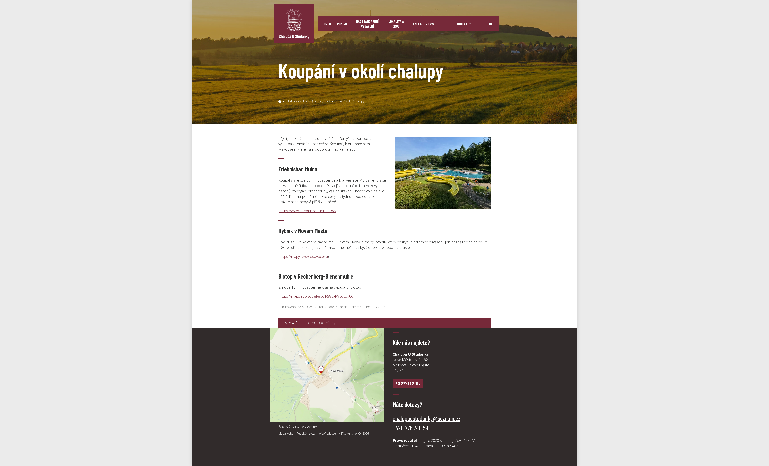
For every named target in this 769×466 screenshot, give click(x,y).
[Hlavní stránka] (280, 101)
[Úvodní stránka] (294, 23)
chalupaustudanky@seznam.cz (426, 418)
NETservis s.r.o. (347, 433)
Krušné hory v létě (319, 101)
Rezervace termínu (408, 383)
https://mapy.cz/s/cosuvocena (303, 256)
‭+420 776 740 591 (411, 427)
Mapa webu (286, 433)
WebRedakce (327, 433)
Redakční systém (307, 433)
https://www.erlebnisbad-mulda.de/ (307, 210)
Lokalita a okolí (294, 101)
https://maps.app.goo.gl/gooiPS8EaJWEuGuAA (316, 296)
